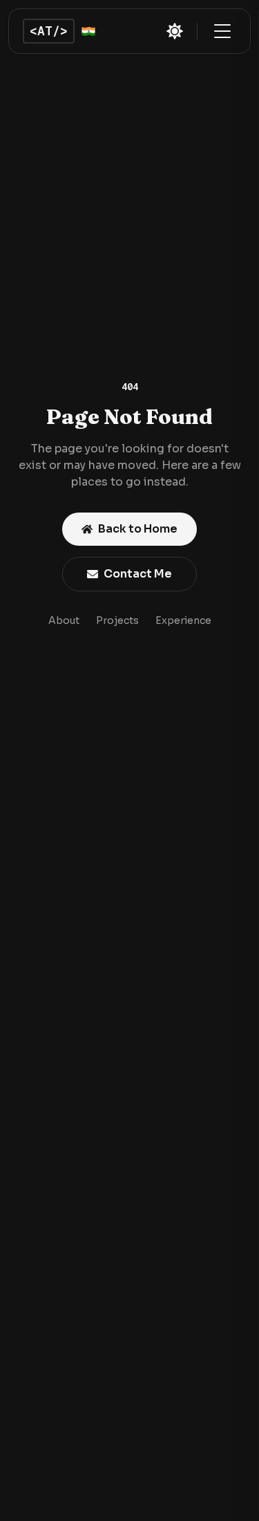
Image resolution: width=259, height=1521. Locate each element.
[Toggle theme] (175, 31)
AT (49, 31)
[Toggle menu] (222, 31)
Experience (183, 620)
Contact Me (138, 573)
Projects (117, 620)
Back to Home (138, 529)
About (63, 620)
